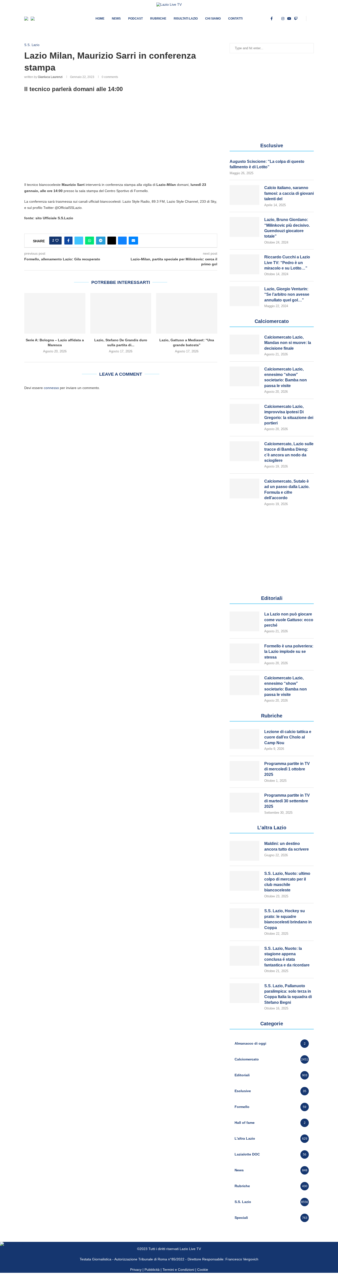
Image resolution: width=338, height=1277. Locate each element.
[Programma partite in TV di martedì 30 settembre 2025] (244, 802)
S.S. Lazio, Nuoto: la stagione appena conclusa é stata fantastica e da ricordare (287, 956)
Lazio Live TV (190, 1249)
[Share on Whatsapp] (89, 241)
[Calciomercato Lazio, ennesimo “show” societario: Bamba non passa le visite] (244, 376)
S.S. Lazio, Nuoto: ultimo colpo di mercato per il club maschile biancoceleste (287, 881)
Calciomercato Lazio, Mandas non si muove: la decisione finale (287, 342)
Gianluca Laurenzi (50, 77)
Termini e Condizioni (179, 1270)
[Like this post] (57, 241)
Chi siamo (213, 18)
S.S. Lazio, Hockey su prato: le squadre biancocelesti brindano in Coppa (288, 919)
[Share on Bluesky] (122, 241)
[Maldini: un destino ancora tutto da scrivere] (244, 851)
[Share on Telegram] (100, 241)
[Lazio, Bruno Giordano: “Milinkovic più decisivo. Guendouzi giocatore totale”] (244, 227)
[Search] (311, 19)
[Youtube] (289, 19)
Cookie (202, 1270)
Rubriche (158, 18)
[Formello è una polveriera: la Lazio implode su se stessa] (244, 653)
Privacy (136, 1270)
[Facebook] (271, 19)
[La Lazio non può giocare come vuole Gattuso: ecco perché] (244, 621)
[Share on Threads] (111, 241)
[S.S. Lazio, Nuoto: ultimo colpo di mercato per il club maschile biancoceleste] (244, 881)
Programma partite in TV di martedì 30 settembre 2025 (287, 801)
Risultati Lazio (186, 18)
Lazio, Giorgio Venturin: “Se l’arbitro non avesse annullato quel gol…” (286, 294)
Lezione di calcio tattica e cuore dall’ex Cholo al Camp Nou (287, 737)
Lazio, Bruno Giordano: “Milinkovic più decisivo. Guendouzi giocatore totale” (287, 228)
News (116, 18)
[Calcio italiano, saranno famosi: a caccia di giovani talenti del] (244, 195)
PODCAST (135, 18)
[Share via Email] (133, 241)
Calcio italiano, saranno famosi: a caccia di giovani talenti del (289, 193)
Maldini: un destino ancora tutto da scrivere (286, 846)
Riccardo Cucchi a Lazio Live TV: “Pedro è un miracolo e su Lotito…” (287, 262)
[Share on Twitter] (78, 241)
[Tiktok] (302, 19)
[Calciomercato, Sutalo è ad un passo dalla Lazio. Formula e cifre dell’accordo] (244, 488)
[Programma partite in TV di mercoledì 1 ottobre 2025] (244, 771)
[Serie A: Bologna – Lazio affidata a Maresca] (54, 313)
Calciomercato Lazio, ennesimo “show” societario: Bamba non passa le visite (285, 377)
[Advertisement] (120, 142)
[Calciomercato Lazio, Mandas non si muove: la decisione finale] (244, 344)
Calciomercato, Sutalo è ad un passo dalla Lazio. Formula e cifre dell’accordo (287, 489)
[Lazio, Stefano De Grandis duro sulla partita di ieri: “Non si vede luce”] (120, 313)
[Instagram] (283, 19)
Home (100, 18)
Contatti (235, 18)
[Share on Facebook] (68, 241)
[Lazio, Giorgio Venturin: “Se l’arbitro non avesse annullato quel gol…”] (244, 296)
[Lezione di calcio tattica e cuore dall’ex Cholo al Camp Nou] (244, 739)
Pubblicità (152, 1270)
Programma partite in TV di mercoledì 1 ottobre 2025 (287, 769)
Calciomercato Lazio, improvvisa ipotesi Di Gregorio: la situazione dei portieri (288, 414)
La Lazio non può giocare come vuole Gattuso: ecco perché (288, 619)
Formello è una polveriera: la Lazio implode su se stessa (288, 651)
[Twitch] (296, 19)
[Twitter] (277, 19)
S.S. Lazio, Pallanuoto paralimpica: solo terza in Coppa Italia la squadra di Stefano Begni (288, 994)
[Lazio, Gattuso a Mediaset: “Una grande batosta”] (186, 313)
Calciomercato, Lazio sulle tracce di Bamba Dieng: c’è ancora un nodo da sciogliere (289, 452)
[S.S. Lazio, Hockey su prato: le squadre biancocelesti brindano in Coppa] (244, 918)
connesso (51, 388)
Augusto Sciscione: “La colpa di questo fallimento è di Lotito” (267, 164)
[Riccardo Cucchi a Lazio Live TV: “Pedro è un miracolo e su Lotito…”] (244, 264)
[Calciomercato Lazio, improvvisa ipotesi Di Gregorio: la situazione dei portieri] (244, 414)
